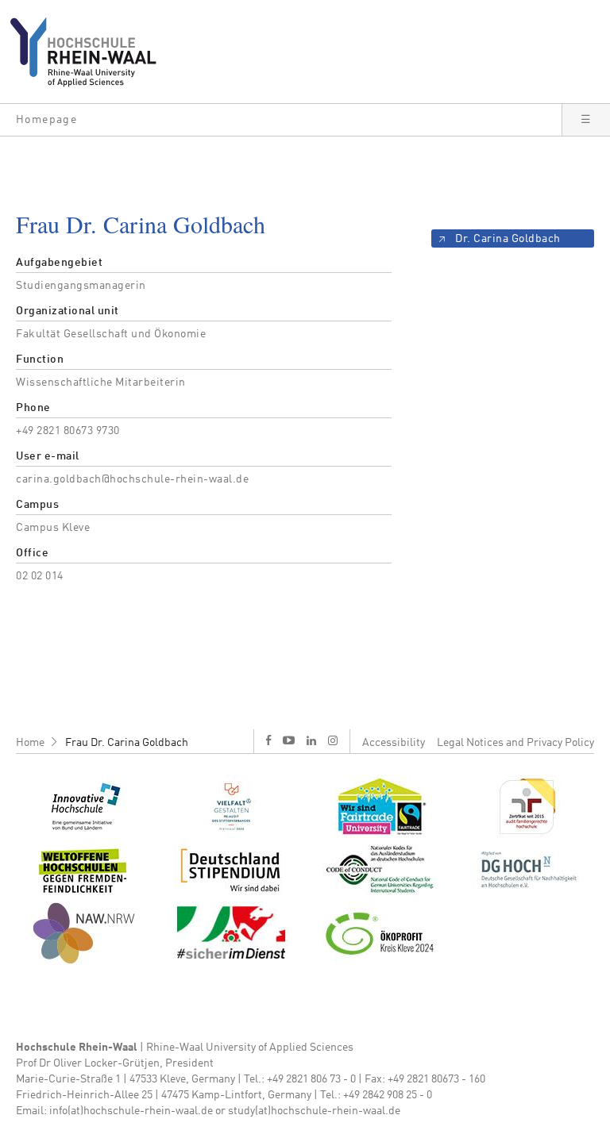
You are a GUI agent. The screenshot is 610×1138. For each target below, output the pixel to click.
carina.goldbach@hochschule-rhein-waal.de (132, 479)
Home (30, 742)
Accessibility (393, 742)
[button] (281, 119)
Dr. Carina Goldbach (508, 238)
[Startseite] (89, 51)
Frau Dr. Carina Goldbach (126, 742)
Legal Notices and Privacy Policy (515, 742)
